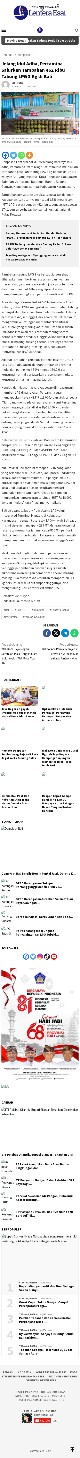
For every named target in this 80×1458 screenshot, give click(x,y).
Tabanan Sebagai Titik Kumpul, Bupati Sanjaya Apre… (46, 1351)
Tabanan (24, 1314)
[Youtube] (54, 957)
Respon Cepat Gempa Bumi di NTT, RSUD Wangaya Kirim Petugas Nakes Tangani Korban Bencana (58, 803)
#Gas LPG (20, 610)
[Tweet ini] (56, 633)
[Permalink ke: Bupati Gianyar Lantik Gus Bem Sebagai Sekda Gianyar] (40, 1256)
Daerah (33, 1282)
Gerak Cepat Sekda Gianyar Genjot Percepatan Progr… (43, 1304)
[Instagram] (40, 957)
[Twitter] (13, 155)
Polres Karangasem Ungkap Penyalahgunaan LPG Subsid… (37, 932)
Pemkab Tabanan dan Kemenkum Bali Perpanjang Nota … (45, 1320)
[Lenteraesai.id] (40, 30)
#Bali (6, 610)
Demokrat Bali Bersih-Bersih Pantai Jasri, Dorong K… (38, 873)
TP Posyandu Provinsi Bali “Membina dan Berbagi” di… (44, 1214)
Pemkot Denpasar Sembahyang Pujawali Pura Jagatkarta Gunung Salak (19, 754)
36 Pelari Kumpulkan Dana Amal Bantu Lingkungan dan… (42, 1166)
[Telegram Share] (65, 633)
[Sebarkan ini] (47, 633)
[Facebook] (5, 155)
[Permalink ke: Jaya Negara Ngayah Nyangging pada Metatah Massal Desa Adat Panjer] (19, 696)
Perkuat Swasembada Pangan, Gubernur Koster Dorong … (44, 1198)
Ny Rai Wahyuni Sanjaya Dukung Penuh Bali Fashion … (46, 1336)
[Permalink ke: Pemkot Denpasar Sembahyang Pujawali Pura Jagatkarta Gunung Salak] (19, 737)
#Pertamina (11, 617)
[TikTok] (47, 957)
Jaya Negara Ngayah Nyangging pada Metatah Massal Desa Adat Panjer (18, 712)
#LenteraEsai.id (59, 610)
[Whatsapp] (21, 155)
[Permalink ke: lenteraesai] (5, 84)
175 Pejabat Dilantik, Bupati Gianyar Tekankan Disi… (38, 1155)
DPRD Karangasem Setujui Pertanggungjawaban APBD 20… (39, 885)
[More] (29, 155)
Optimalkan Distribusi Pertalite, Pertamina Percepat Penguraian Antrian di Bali (57, 714)
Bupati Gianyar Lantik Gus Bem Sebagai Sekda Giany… (46, 1288)
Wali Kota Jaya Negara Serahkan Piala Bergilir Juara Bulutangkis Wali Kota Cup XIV (19, 654)
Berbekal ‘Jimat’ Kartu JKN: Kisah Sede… (44, 917)
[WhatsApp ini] (74, 633)
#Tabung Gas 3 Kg (34, 617)
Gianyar (23, 1282)
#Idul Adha (38, 610)
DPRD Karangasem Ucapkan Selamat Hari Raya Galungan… (44, 901)
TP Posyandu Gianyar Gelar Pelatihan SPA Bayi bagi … (45, 1182)
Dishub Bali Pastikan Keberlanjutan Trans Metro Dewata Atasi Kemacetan (15, 801)
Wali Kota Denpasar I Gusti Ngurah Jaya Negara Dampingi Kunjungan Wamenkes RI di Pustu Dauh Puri (60, 758)
